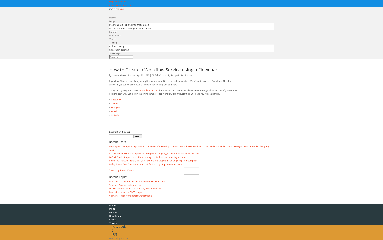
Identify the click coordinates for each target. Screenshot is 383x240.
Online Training (116, 46)
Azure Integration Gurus (120, 5)
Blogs (112, 208)
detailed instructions (149, 90)
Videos (112, 219)
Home (112, 205)
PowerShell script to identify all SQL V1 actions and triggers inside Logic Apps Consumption (153, 160)
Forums (113, 212)
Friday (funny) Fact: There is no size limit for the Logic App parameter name (145, 164)
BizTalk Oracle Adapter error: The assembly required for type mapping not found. (148, 157)
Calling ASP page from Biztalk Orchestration (130, 195)
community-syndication (123, 75)
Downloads (115, 215)
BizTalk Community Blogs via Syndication (130, 28)
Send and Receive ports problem (125, 185)
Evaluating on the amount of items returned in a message (137, 181)
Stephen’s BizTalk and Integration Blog (129, 24)
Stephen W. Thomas (118, 1)
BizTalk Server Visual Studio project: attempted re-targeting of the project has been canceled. (154, 153)
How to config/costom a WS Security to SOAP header (135, 188)
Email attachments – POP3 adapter (126, 192)
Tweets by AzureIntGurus (121, 170)
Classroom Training (119, 49)
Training (113, 222)
